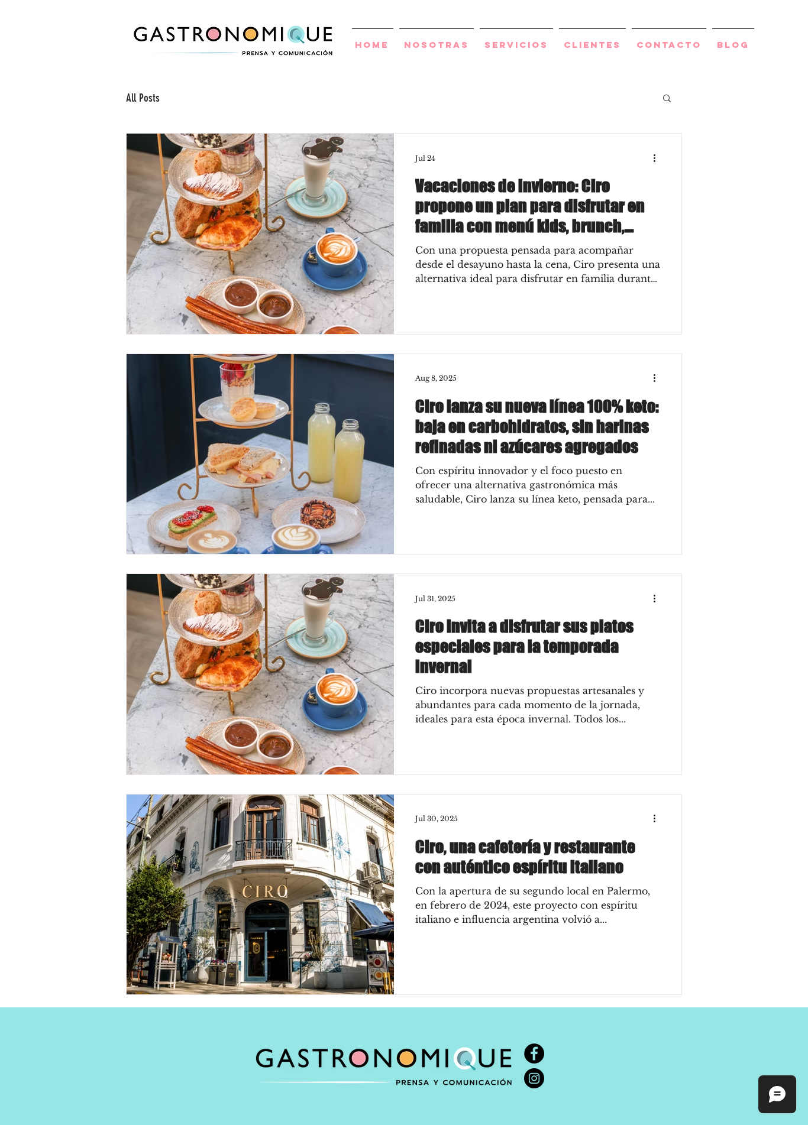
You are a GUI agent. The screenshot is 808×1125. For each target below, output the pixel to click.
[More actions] (658, 158)
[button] (667, 99)
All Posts (143, 98)
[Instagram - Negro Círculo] (534, 1078)
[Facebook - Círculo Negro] (534, 1053)
